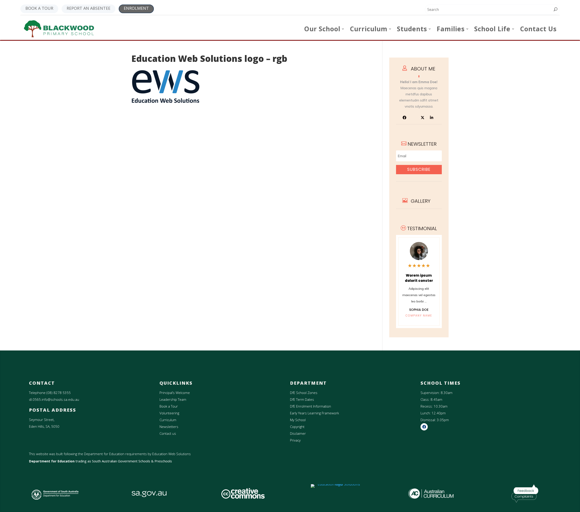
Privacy (295, 440)
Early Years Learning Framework (314, 413)
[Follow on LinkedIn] (431, 117)
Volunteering (169, 413)
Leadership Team (173, 399)
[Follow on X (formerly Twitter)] (422, 117)
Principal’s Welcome (175, 392)
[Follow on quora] (413, 117)
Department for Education (52, 461)
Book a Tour (169, 406)
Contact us (168, 433)
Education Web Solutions (171, 454)
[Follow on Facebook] (404, 117)
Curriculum (168, 420)
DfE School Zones (303, 392)
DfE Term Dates (302, 399)
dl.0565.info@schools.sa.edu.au (54, 399)
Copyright (297, 426)
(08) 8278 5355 (58, 392)
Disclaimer (298, 433)
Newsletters (169, 426)
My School (298, 420)
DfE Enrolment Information (310, 406)
